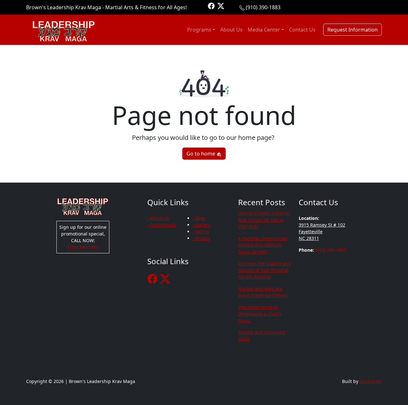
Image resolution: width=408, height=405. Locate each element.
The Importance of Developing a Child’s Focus (259, 313)
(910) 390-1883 (263, 7)
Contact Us (302, 29)
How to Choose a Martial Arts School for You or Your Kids (264, 219)
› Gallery (201, 225)
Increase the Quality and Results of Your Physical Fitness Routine (264, 270)
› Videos (201, 231)
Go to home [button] (201, 153)
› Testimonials (162, 225)
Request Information (352, 29)
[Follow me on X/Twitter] (220, 5)
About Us (231, 29)
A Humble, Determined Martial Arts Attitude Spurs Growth (262, 245)
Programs (199, 29)
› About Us (158, 218)
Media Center (264, 29)
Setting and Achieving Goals (261, 335)
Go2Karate (371, 381)
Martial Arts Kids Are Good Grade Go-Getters (263, 292)
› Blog (199, 218)
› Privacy (201, 238)
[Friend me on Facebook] (211, 5)
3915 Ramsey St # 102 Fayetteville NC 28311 (322, 231)
